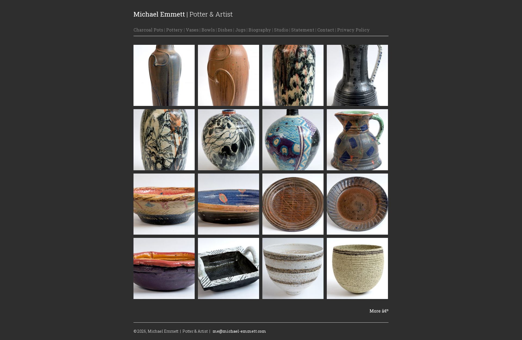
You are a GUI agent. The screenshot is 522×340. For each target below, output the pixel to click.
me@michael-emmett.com (239, 331)
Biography (259, 30)
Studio (281, 30)
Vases (192, 30)
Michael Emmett (159, 14)
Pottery (174, 30)
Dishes (225, 30)
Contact (325, 30)
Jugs (240, 30)
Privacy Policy (353, 30)
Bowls (208, 30)
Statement (302, 30)
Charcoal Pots (148, 30)
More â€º (379, 311)
